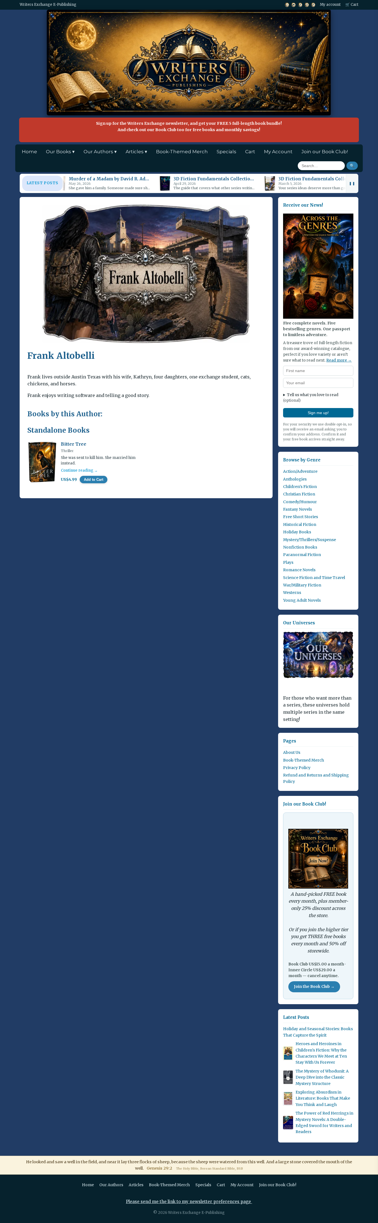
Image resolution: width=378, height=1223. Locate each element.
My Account (278, 151)
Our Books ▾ (60, 151)
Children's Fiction (300, 486)
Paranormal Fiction (302, 554)
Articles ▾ (136, 151)
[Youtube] (293, 4)
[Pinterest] (313, 4)
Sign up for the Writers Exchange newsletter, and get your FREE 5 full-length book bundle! (189, 126)
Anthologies (295, 479)
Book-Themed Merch (182, 151)
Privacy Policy (296, 767)
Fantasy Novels (297, 509)
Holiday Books (297, 531)
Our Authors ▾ (100, 151)
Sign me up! (318, 413)
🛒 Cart (351, 4)
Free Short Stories (300, 516)
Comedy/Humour (300, 501)
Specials (226, 151)
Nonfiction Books (300, 547)
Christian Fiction (299, 494)
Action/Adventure (300, 471)
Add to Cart (93, 479)
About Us (291, 752)
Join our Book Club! (324, 151)
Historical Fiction (299, 524)
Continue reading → (79, 470)
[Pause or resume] (352, 183)
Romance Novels (299, 569)
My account (330, 4)
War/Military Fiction (302, 585)
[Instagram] (307, 4)
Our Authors (111, 1184)
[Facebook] (300, 4)
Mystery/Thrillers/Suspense (309, 539)
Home (29, 151)
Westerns (292, 592)
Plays (288, 562)
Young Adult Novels (302, 600)
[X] (287, 4)
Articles (136, 1184)
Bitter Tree (73, 444)
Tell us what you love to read (310, 398)
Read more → (339, 360)
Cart (250, 151)
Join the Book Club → (314, 986)
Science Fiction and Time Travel (314, 577)
